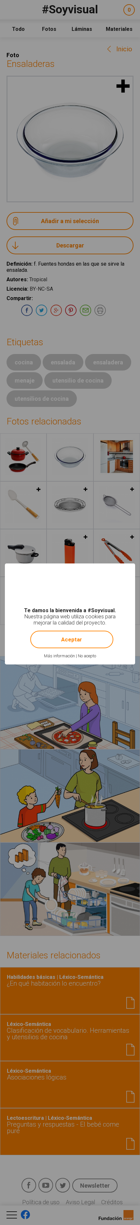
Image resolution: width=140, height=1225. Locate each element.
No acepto (87, 655)
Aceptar (71, 639)
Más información (59, 655)
